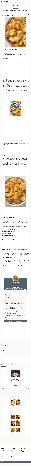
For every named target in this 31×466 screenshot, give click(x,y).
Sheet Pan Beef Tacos (17, 405)
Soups (11, 452)
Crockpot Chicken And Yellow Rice (13, 405)
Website (22, 364)
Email (11, 364)
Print (13, 287)
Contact (26, 462)
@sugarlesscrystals (15, 321)
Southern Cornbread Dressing (7, 262)
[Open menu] (28, 1)
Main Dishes (12, 451)
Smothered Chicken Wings (6, 223)
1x (24, 289)
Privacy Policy (28, 462)
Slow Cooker (22, 451)
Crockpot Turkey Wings (6, 221)
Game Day (12, 459)
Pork (1, 459)
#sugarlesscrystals (20, 321)
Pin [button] (15, 287)
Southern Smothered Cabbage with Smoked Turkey (9, 260)
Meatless (2, 451)
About (24, 462)
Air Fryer (22, 449)
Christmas (22, 459)
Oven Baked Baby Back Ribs (6, 222)
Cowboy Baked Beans (13, 420)
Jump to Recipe (15, 8)
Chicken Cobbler (13, 432)
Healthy (2, 452)
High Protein (2, 450)
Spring (11, 456)
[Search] (28, 388)
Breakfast (12, 450)
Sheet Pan (22, 452)
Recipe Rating (2, 353)
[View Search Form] (29, 1)
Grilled (21, 450)
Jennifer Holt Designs (14, 461)
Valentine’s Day (23, 456)
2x (25, 289)
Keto (1, 449)
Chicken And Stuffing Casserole (18, 420)
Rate (18, 287)
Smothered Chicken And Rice (18, 432)
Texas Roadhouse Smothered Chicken (13, 426)
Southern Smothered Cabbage (7, 226)
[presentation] (13, 402)
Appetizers (12, 449)
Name (1, 364)
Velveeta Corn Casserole (6, 265)
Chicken (2, 456)
